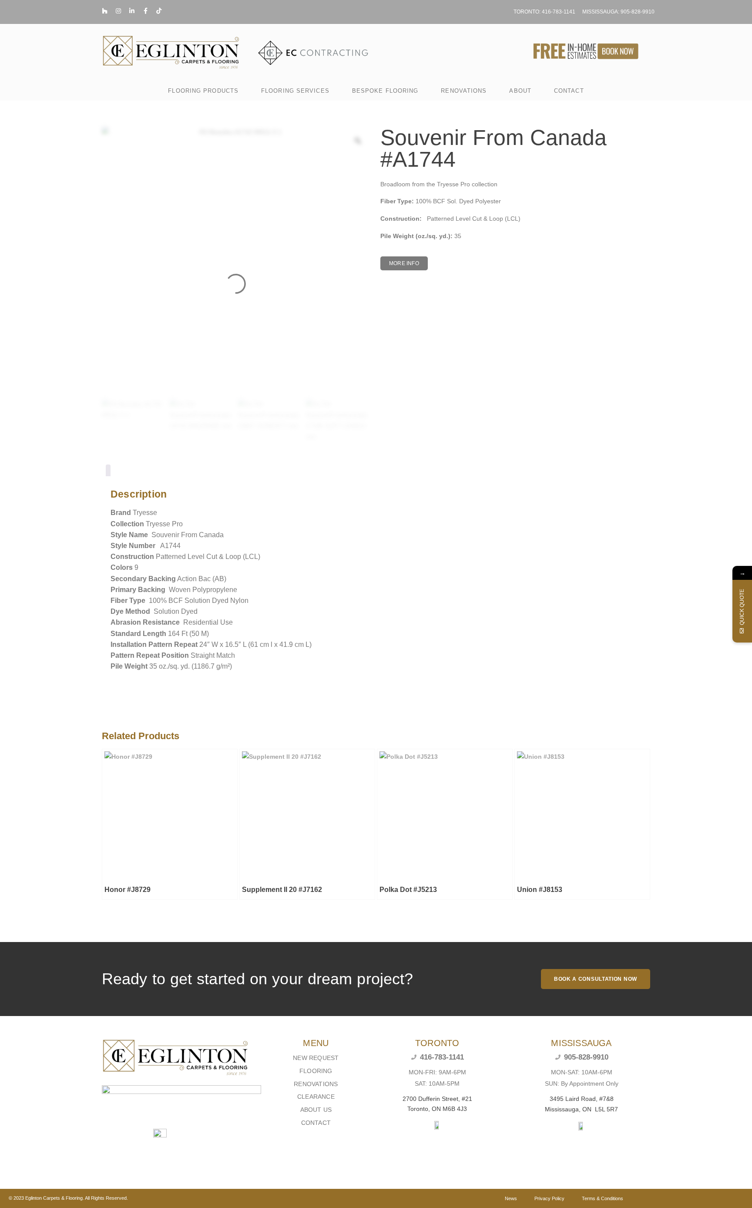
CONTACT (569, 90)
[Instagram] (118, 11)
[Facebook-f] (145, 11)
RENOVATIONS (464, 90)
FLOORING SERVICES (295, 90)
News (511, 1198)
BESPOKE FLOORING (385, 90)
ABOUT (520, 90)
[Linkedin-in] (132, 11)
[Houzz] (105, 11)
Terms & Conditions (602, 1198)
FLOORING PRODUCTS (203, 90)
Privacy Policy (549, 1198)
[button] (404, 263)
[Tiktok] (159, 11)
